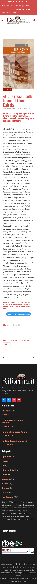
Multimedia (5, 488)
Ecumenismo (6, 479)
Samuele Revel (27, 109)
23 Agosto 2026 (7, 414)
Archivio (4, 461)
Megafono (5, 483)
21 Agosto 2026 (7, 444)
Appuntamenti (6, 456)
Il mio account (6, 12)
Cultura (4, 474)
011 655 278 (21, 567)
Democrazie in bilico (8, 411)
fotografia (25, 340)
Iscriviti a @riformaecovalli (19, 314)
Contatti (28, 9)
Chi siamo (10, 6)
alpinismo (14, 340)
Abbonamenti (20, 9)
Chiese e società (7, 470)
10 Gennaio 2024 (9, 109)
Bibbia (4, 465)
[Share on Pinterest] (19, 324)
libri (6, 344)
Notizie (4, 492)
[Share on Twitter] (13, 324)
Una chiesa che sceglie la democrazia (14, 441)
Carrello (14, 12)
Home (3, 6)
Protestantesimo (7, 497)
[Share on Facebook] (11, 324)
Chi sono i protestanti (22, 6)
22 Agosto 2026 (7, 426)
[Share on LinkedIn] (16, 324)
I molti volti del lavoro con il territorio (15, 432)
